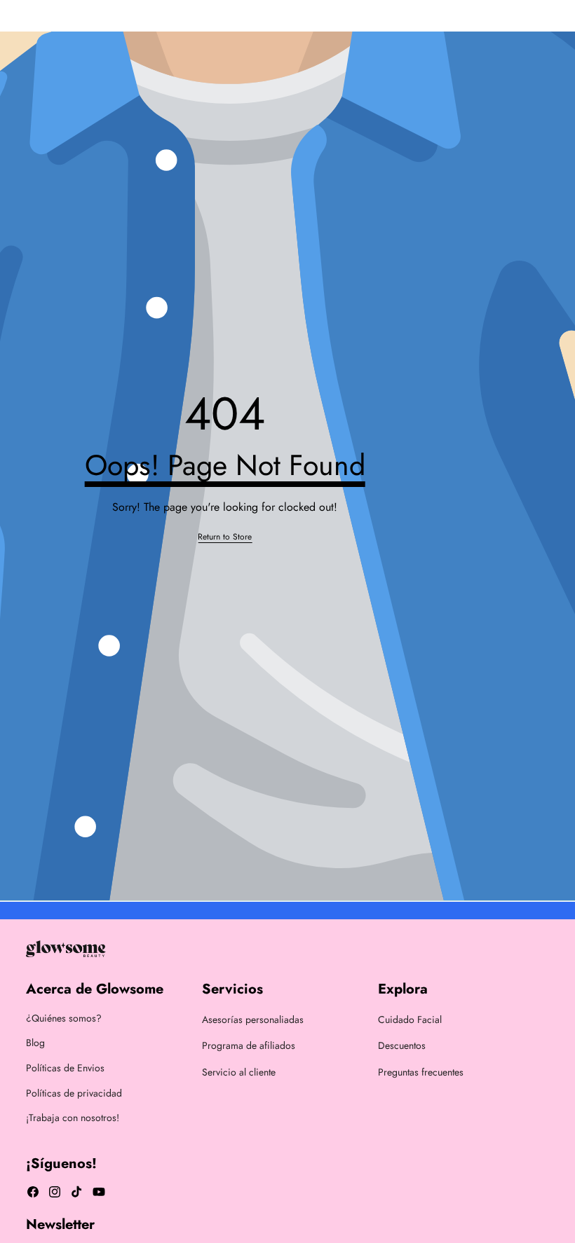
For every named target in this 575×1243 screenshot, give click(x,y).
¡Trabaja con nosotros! (72, 1118)
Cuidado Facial (410, 1019)
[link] (225, 537)
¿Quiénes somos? (64, 1018)
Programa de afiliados (248, 1045)
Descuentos (402, 1045)
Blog (35, 1043)
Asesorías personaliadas (253, 1019)
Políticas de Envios (65, 1068)
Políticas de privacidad (74, 1093)
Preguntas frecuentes (421, 1072)
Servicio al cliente (239, 1072)
